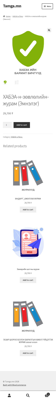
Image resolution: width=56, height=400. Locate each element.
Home (8, 16)
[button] (49, 30)
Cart (43, 393)
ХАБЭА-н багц (18, 16)
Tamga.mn (12, 6)
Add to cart (22, 125)
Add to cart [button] (28, 209)
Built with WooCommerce (14, 385)
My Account (9, 395)
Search (28, 395)
